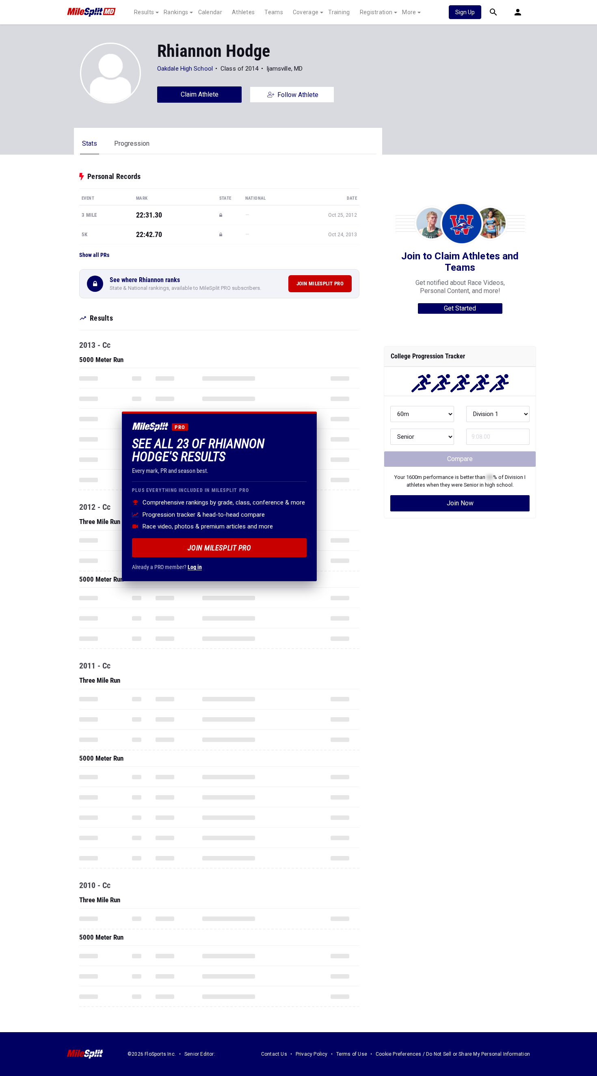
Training (339, 12)
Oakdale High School (185, 68)
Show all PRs (94, 255)
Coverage (305, 12)
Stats (89, 143)
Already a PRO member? (167, 567)
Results (144, 12)
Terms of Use (351, 1054)
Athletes (243, 12)
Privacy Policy (312, 1054)
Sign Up (465, 12)
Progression (131, 143)
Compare (460, 459)
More (409, 12)
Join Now (460, 503)
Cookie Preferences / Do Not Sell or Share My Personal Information (453, 1054)
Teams (273, 12)
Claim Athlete (199, 94)
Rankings (176, 12)
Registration (376, 12)
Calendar (210, 12)
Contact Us (274, 1054)
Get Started (460, 308)
